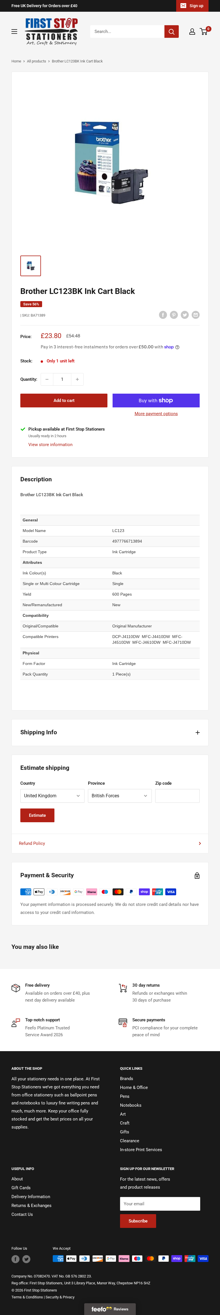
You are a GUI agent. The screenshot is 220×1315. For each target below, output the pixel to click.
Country (27, 783)
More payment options (156, 413)
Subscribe (138, 1221)
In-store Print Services (141, 1149)
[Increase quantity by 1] (77, 379)
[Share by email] (196, 315)
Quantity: (28, 379)
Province (96, 783)
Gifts (124, 1132)
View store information (50, 444)
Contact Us (22, 1214)
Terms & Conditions (27, 1297)
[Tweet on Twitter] (185, 315)
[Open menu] (14, 31)
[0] (203, 31)
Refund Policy (32, 843)
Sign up (196, 5)
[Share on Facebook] (163, 315)
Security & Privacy (60, 1297)
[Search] (171, 31)
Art (123, 1114)
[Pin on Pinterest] (174, 315)
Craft (124, 1123)
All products (36, 61)
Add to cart (64, 400)
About (17, 1178)
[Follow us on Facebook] (15, 1259)
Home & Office (134, 1087)
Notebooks (131, 1105)
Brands (126, 1078)
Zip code (163, 783)
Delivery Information (30, 1196)
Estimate (37, 815)
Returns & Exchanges (31, 1205)
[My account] (192, 31)
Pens (124, 1096)
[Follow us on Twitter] (26, 1259)
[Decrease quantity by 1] (47, 379)
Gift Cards (21, 1187)
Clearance (129, 1140)
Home (16, 61)
